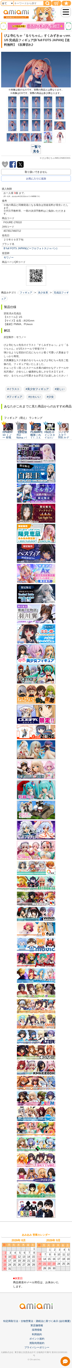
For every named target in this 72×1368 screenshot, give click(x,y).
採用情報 (37, 1329)
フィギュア (26, 292)
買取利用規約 (36, 1343)
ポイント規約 (36, 1338)
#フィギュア (14, 396)
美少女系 (43, 292)
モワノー (9, 257)
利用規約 (37, 1334)
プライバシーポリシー (36, 1347)
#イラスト (13, 389)
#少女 (50, 396)
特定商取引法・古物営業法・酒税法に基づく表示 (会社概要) (36, 1321)
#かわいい (34, 396)
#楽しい (60, 389)
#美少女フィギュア (37, 389)
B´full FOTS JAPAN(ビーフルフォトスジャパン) (30, 248)
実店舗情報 (37, 1325)
